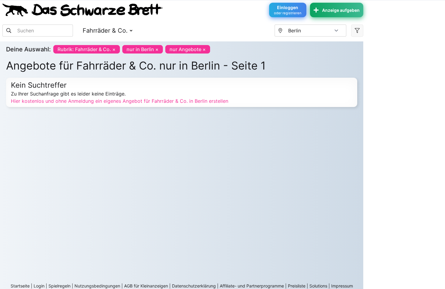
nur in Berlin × (143, 49)
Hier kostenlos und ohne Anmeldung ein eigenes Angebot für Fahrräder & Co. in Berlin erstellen (119, 101)
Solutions (318, 285)
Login (39, 285)
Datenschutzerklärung (194, 285)
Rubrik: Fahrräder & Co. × (87, 49)
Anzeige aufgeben (341, 10)
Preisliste (296, 285)
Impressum (342, 285)
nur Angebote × (188, 49)
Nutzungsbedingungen (97, 285)
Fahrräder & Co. (105, 30)
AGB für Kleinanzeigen (146, 285)
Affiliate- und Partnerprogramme (252, 285)
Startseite (20, 285)
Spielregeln (59, 285)
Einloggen (288, 10)
